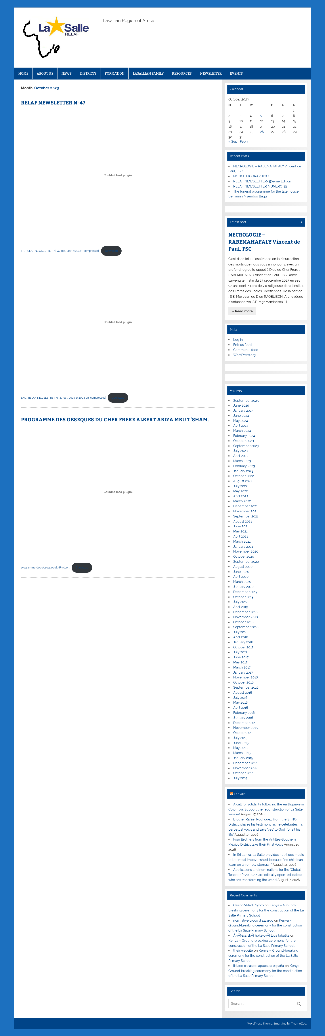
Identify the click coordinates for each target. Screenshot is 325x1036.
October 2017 (243, 647)
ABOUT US (45, 73)
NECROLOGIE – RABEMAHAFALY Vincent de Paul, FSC (264, 241)
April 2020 (241, 577)
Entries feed (242, 345)
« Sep (232, 142)
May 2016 (240, 703)
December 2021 (245, 506)
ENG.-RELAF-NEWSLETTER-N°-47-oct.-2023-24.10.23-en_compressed (63, 397)
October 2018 (243, 622)
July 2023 (240, 451)
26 (262, 132)
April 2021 (240, 536)
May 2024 (240, 421)
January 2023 (243, 471)
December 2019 (245, 592)
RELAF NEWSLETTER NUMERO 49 (260, 186)
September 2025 (246, 401)
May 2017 (240, 662)
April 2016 (240, 708)
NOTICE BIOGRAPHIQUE (252, 176)
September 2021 (245, 516)
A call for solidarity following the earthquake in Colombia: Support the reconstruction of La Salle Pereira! (266, 809)
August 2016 (242, 693)
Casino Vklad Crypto (248, 905)
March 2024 (242, 431)
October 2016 (243, 682)
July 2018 (240, 632)
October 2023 (243, 441)
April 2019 (240, 607)
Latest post (238, 222)
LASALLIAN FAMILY (148, 73)
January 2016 (243, 718)
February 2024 (244, 436)
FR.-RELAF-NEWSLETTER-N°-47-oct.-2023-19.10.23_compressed (60, 250)
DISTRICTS (88, 73)
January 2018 (243, 642)
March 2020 (242, 582)
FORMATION (114, 73)
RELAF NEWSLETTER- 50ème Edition (262, 181)
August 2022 (242, 481)
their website (243, 951)
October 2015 (243, 733)
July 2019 (240, 602)
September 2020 (246, 562)
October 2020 (243, 557)
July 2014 (240, 778)
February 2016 (244, 713)
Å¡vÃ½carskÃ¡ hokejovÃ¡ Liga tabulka (261, 936)
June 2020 (241, 572)
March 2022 (242, 501)
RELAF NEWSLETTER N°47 (53, 102)
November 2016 (245, 677)
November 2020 (245, 551)
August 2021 (242, 521)
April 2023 (240, 456)
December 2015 (245, 723)
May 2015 (240, 748)
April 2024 (240, 426)
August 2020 (242, 567)
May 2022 (240, 491)
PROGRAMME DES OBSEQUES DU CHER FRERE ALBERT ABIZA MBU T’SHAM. (115, 419)
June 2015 (241, 743)
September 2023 (246, 446)
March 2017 (241, 667)
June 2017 (241, 657)
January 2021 (243, 547)
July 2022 (240, 486)
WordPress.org (244, 355)
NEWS (66, 73)
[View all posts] (300, 222)
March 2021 (241, 542)
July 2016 (240, 698)
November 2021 (245, 511)
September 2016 (245, 687)
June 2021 (241, 526)
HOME (23, 73)
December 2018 (245, 612)
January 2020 (243, 587)
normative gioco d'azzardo (253, 920)
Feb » (244, 142)
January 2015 (243, 758)
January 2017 (243, 672)
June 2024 (241, 416)
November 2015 (245, 728)
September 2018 (245, 627)
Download (111, 250)
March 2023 (242, 461)
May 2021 (240, 531)
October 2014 (243, 773)
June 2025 (241, 405)
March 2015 (241, 753)
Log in (238, 340)
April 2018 (240, 637)
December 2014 (245, 763)
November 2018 (245, 617)
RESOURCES (182, 73)
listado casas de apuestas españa (258, 966)
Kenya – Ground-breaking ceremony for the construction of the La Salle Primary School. (266, 910)
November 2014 (245, 768)
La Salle (240, 794)
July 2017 (240, 652)
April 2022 (240, 496)
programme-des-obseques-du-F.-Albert (45, 567)
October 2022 (243, 476)
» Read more (242, 311)
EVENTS (236, 73)
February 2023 (244, 466)
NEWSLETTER (211, 73)
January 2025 (243, 411)
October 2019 (243, 597)
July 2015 (240, 738)
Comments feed (245, 350)
